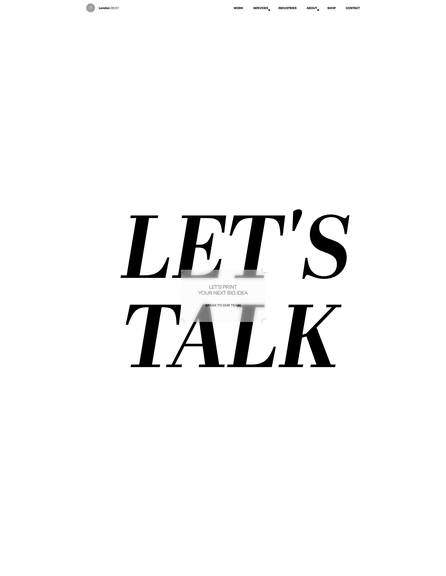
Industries (287, 8)
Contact (353, 8)
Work (238, 8)
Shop (331, 8)
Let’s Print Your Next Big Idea (223, 295)
